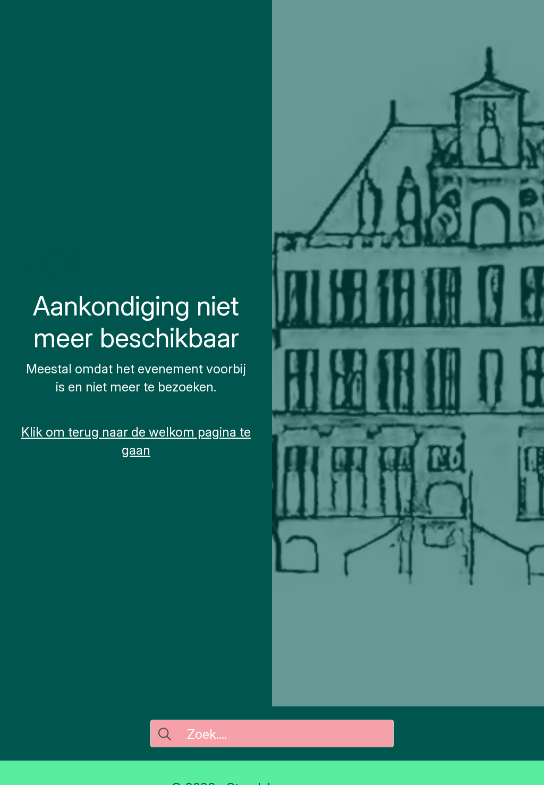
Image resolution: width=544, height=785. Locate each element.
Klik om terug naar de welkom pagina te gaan (136, 441)
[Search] (164, 734)
